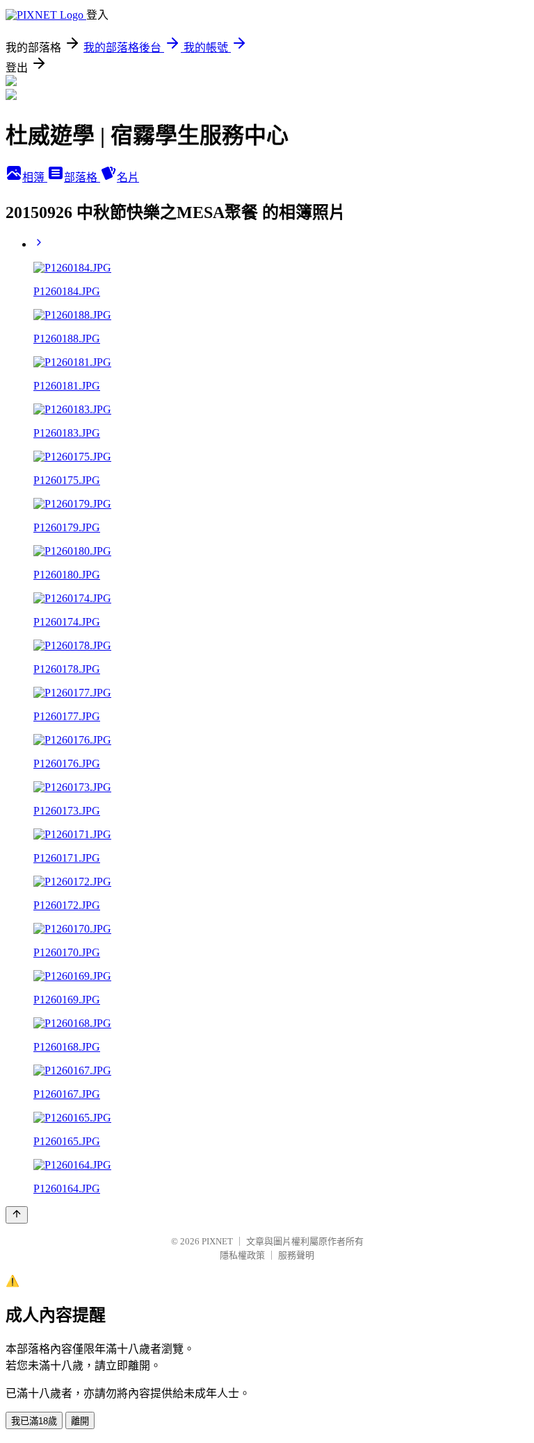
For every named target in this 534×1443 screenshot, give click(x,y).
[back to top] (17, 1215)
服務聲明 (296, 1255)
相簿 (34, 177)
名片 (128, 177)
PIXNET (217, 1241)
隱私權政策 (242, 1255)
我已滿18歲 (34, 1421)
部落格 (82, 177)
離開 (80, 1421)
